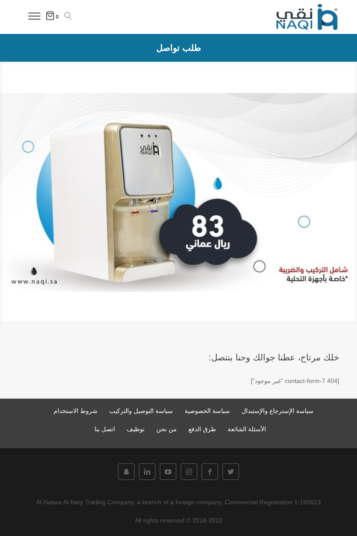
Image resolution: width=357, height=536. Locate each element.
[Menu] (34, 17)
